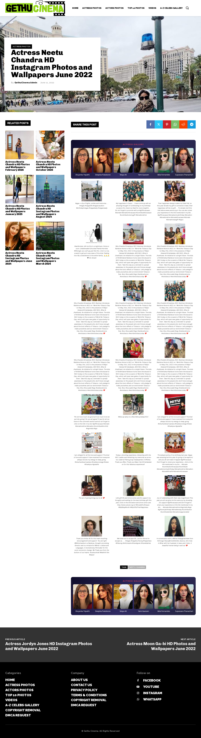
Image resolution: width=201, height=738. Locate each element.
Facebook (152, 680)
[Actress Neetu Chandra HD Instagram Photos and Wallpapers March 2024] (50, 236)
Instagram (152, 693)
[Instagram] (138, 693)
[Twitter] (159, 124)
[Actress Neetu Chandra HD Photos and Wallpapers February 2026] (19, 145)
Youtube (151, 687)
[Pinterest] (167, 124)
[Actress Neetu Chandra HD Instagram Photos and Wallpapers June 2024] (19, 236)
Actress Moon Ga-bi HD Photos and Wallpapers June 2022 (161, 646)
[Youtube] (138, 686)
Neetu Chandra (137, 567)
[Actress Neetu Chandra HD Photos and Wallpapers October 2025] (50, 145)
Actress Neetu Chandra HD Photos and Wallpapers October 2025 (48, 165)
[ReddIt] (183, 124)
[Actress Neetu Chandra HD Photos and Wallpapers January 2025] (19, 189)
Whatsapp (152, 699)
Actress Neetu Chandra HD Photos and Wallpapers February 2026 (17, 165)
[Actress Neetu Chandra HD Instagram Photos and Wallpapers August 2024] (50, 189)
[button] (187, 7)
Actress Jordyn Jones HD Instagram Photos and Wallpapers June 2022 (48, 646)
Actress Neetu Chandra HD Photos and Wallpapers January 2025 (17, 210)
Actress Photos (21, 46)
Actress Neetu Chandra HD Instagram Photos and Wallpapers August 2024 (47, 211)
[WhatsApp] (175, 124)
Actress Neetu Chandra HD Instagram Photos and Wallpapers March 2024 (47, 258)
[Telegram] (191, 124)
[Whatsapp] (138, 699)
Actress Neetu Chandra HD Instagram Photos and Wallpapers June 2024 (18, 258)
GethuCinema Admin (25, 83)
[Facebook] (150, 124)
